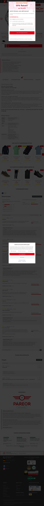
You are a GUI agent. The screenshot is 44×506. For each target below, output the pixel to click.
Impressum (19, 261)
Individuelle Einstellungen (22, 260)
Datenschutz (24, 261)
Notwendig (14, 251)
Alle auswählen (22, 254)
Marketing (31, 251)
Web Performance (23, 251)
